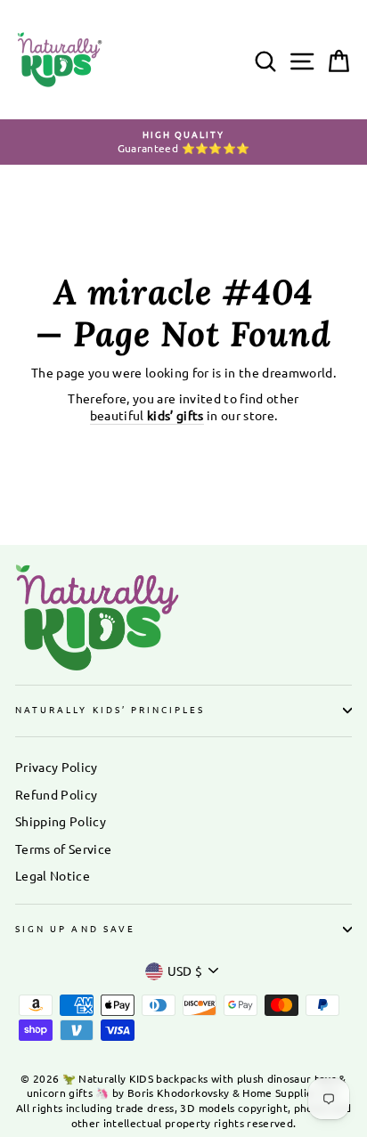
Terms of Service (63, 849)
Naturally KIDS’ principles (110, 709)
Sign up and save (75, 928)
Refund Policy (56, 794)
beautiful (147, 415)
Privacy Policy (56, 767)
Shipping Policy (60, 821)
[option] (183, 142)
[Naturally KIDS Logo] (183, 617)
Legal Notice (52, 875)
